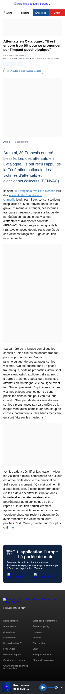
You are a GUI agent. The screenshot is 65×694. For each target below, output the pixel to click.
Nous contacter (11, 620)
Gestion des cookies (14, 660)
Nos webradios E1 (12, 643)
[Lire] (43, 687)
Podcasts (24, 12)
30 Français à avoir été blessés (34, 191)
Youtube (22, 614)
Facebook (17, 614)
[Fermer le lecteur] (61, 687)
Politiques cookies (41, 654)
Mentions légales (12, 654)
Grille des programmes (44, 620)
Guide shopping (40, 626)
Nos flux (36, 637)
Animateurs (9, 632)
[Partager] (6, 64)
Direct (57, 12)
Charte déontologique (43, 660)
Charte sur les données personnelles (15, 666)
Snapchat (28, 614)
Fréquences (9, 637)
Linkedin (34, 614)
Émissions (40, 12)
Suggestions (21, 141)
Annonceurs (9, 626)
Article (6, 141)
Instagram (11, 614)
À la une (8, 12)
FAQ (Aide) (9, 649)
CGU (35, 649)
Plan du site (38, 643)
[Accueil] (32, 3)
